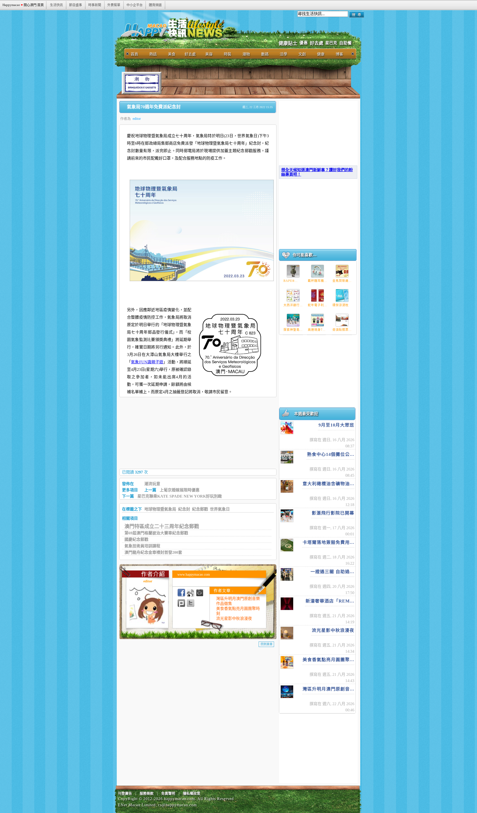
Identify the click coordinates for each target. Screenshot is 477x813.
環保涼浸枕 (340, 305)
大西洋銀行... (293, 305)
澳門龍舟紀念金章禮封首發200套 (153, 552)
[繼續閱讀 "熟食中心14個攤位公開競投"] (286, 457)
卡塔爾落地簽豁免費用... (328, 542)
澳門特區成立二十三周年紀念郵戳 (161, 526)
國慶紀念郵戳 (136, 539)
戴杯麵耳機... (317, 281)
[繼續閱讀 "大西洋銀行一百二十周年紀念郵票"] (293, 295)
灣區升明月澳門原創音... (328, 688)
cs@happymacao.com (177, 805)
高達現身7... (316, 330)
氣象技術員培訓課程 (142, 546)
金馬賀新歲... (342, 281)
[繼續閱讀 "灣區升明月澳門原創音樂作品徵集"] (286, 691)
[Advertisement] (251, 83)
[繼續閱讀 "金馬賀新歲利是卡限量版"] (342, 271)
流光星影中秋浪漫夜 (234, 618)
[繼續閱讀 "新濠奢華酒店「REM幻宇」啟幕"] (286, 603)
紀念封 (184, 509)
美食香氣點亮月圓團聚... (328, 659)
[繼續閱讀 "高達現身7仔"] (317, 320)
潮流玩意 (152, 484)
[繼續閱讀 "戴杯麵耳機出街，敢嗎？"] (317, 271)
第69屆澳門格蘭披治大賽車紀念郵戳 (156, 533)
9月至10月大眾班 (336, 425)
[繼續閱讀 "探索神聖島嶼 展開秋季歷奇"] (293, 320)
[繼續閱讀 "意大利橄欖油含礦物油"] (286, 486)
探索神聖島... (293, 330)
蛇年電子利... (317, 305)
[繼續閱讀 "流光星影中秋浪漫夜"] (286, 633)
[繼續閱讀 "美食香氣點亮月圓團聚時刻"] (286, 662)
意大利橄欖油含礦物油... (328, 483)
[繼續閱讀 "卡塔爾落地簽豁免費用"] (286, 545)
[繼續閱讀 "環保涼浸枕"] (342, 295)
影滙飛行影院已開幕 (333, 513)
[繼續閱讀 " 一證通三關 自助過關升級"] (286, 574)
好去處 (316, 43)
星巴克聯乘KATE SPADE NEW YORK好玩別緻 (179, 496)
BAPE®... (290, 281)
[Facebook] (181, 593)
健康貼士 (287, 43)
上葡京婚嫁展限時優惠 (179, 490)
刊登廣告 (125, 793)
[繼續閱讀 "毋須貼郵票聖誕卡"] (342, 320)
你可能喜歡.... (305, 255)
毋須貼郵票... (342, 330)
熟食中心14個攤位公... (330, 454)
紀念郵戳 (200, 509)
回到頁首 (267, 644)
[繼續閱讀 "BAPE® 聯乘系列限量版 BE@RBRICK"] (293, 271)
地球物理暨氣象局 (160, 509)
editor (137, 119)
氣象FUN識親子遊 (147, 362)
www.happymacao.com (193, 574)
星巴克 (331, 43)
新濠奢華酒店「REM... (330, 601)
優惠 (303, 43)
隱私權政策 (191, 793)
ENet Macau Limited (137, 805)
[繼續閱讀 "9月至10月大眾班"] (286, 427)
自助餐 (345, 43)
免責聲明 (168, 793)
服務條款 (147, 793)
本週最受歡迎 (306, 414)
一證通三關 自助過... (332, 571)
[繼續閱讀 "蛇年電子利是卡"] (317, 295)
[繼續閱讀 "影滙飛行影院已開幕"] (286, 515)
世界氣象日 (220, 509)
